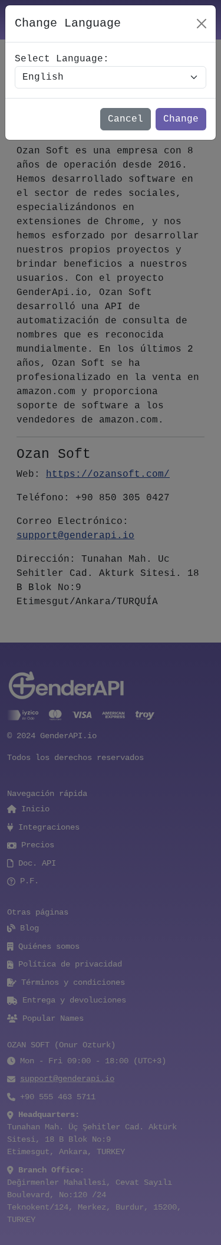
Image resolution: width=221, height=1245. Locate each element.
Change (181, 119)
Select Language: (62, 59)
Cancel (125, 119)
